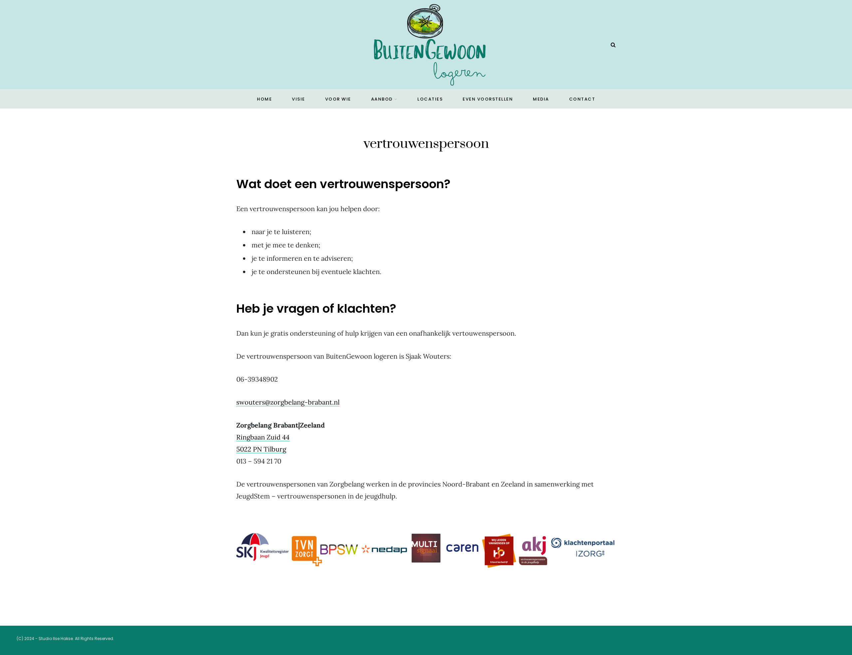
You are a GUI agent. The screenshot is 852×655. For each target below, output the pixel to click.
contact (582, 99)
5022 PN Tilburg (261, 449)
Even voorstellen (488, 99)
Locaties (430, 99)
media (541, 99)
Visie (298, 99)
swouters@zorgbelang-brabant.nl (287, 402)
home (264, 99)
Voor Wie (338, 99)
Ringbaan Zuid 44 (263, 437)
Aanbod (382, 99)
